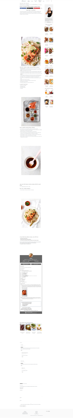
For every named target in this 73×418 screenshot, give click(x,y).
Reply (21, 350)
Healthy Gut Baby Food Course (39, 1)
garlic (24, 276)
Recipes (25, 411)
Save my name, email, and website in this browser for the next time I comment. (31, 404)
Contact (36, 411)
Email (21, 400)
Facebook (24, 305)
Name (21, 397)
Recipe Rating (21, 387)
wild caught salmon (26, 270)
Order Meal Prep (35, 1)
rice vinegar (24, 273)
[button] (30, 258)
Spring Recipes (29, 1)
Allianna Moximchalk (31, 261)
